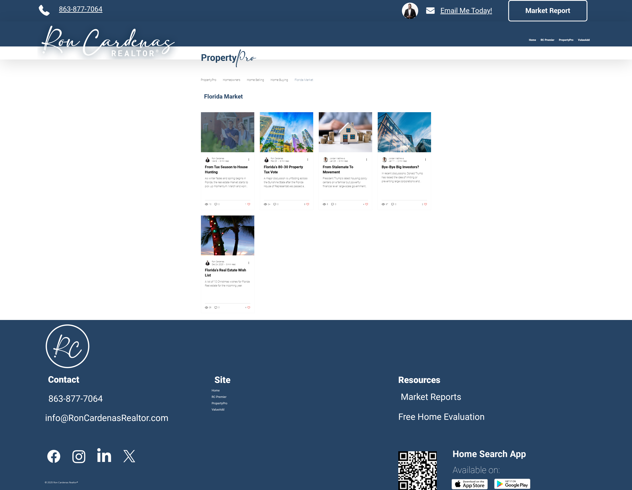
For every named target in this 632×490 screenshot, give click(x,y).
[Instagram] (79, 456)
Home (216, 390)
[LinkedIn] (104, 456)
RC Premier (219, 397)
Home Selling (255, 80)
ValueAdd (218, 409)
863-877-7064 (80, 9)
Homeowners (231, 80)
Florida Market (304, 80)
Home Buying (279, 80)
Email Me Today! (466, 11)
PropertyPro (208, 80)
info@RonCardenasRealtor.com (106, 418)
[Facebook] (53, 456)
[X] (129, 456)
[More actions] (250, 160)
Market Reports (431, 397)
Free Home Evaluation (441, 417)
